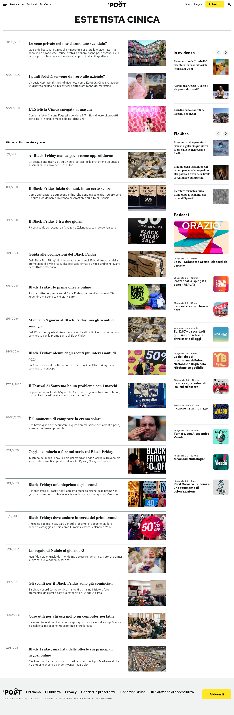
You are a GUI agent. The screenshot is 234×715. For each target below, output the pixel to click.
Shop (188, 4)
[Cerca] (41, 4)
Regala (198, 4)
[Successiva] (226, 53)
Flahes (181, 133)
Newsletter (17, 4)
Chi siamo (33, 692)
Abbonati (214, 4)
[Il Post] (117, 4)
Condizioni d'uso (132, 692)
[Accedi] (229, 4)
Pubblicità (53, 692)
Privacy (71, 692)
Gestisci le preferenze (98, 692)
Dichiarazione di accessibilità (172, 692)
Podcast (32, 4)
